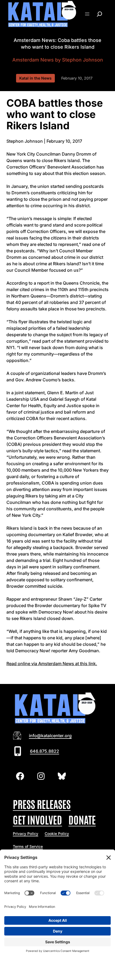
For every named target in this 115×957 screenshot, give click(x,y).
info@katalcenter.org (50, 735)
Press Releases (42, 803)
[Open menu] (87, 14)
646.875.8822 (44, 751)
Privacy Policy (25, 833)
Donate (82, 819)
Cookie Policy (57, 833)
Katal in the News (35, 78)
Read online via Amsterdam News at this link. (51, 663)
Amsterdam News (33, 60)
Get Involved (37, 819)
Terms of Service (28, 846)
